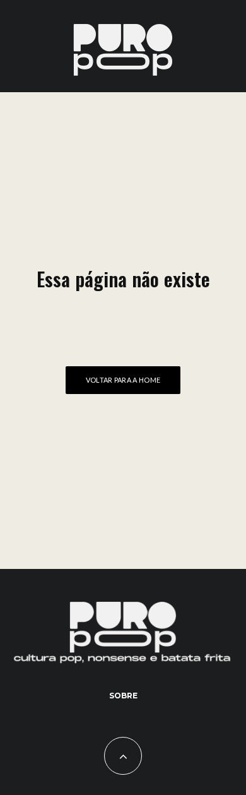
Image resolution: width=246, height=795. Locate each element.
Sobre (123, 695)
